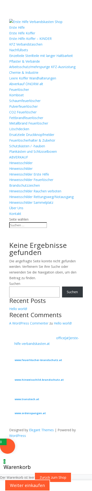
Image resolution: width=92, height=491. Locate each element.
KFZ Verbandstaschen (25, 44)
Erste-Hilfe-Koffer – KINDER (30, 38)
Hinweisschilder (21, 163)
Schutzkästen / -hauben (27, 146)
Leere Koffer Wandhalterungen (32, 78)
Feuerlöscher (19, 89)
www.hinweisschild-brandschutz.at (39, 379)
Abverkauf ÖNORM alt (26, 84)
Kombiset (16, 95)
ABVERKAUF (18, 157)
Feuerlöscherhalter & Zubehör (32, 140)
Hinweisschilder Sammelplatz (31, 202)
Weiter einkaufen (27, 485)
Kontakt (15, 213)
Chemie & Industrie (23, 72)
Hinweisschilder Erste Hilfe (29, 174)
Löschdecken (19, 129)
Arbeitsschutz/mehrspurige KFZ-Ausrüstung (42, 67)
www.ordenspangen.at (30, 413)
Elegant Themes (41, 430)
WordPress (17, 435)
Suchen (14, 283)
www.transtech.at (27, 399)
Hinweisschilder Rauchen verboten (35, 191)
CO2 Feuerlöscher (23, 112)
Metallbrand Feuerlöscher (28, 123)
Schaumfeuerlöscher (25, 100)
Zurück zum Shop (53, 477)
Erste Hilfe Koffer (22, 33)
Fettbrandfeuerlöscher (26, 118)
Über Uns (16, 208)
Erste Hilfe (17, 27)
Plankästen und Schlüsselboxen (33, 151)
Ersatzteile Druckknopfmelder (31, 134)
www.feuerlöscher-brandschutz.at (38, 360)
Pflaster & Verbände (24, 61)
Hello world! (18, 308)
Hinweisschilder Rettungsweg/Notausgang (41, 197)
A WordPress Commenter (28, 323)
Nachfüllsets (18, 50)
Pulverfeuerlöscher (23, 106)
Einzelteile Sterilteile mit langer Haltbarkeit (41, 55)
